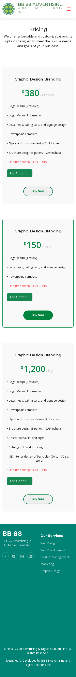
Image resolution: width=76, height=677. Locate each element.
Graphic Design (50, 571)
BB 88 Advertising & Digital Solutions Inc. (40, 649)
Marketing (47, 564)
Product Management (55, 557)
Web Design (48, 543)
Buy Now (38, 191)
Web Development (53, 550)
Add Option (18, 173)
